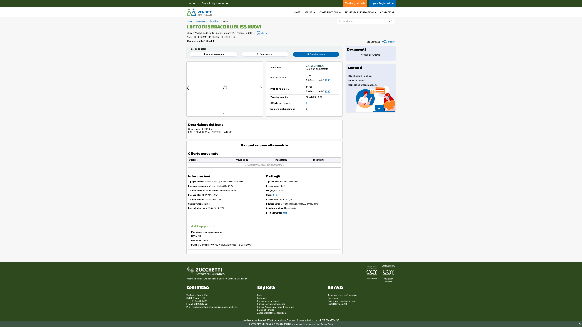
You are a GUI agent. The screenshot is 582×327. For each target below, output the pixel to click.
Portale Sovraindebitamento (271, 304)
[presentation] (188, 88)
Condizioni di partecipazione (342, 301)
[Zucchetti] (220, 3)
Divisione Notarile (265, 310)
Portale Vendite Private (268, 301)
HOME (296, 12)
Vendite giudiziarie (355, 3)
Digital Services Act (337, 304)
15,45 (327, 91)
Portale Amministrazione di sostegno (275, 307)
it (194, 3)
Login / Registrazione (382, 3)
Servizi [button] (309, 12)
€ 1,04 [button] (275, 195)
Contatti (206, 3)
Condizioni (387, 12)
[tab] (202, 226)
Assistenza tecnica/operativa (342, 295)
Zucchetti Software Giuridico (271, 313)
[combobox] (194, 3)
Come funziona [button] (329, 12)
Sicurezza (333, 298)
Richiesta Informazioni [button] (360, 12)
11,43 (327, 80)
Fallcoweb (262, 298)
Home (189, 21)
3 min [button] (285, 212)
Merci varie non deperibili (207, 21)
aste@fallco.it (200, 304)
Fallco (260, 295)
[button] (262, 33)
